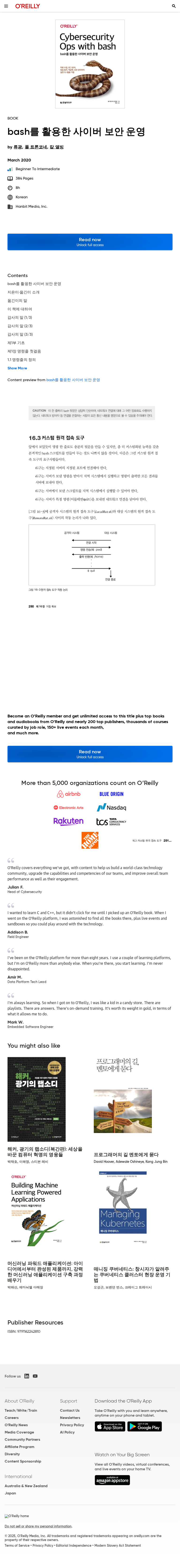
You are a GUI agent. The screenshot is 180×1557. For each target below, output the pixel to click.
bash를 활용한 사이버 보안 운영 (73, 380)
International (18, 1476)
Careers (12, 1417)
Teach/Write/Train (21, 1410)
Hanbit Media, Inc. (31, 206)
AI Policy (67, 1432)
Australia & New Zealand (26, 1485)
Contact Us (69, 1410)
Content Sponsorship (23, 1461)
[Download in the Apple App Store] (110, 1430)
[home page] (27, 5)
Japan (10, 1493)
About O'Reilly (19, 1401)
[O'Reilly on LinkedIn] (26, 1376)
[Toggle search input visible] (174, 6)
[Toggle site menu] (6, 6)
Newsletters (70, 1417)
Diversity (12, 1454)
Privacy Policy (72, 1424)
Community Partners (22, 1439)
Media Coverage (19, 1432)
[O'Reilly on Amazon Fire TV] (112, 1484)
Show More (17, 368)
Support (68, 1401)
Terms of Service (17, 1545)
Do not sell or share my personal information (38, 1526)
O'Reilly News (16, 1424)
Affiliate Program (19, 1446)
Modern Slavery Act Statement (117, 1545)
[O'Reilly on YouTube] (35, 1376)
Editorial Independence (73, 1545)
